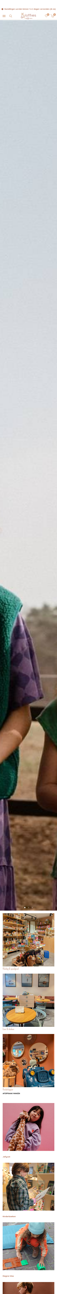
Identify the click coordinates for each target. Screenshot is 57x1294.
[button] (4, 16)
